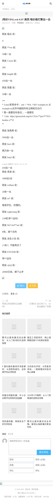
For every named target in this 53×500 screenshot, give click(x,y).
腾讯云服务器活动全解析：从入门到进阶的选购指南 (14, 340)
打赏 (33, 286)
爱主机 (26, 3)
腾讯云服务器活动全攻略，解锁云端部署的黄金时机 (39, 424)
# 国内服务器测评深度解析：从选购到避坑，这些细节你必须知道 (14, 369)
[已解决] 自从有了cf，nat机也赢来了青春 (40, 305)
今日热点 (5, 9)
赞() (22, 286)
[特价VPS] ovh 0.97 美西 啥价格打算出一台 (26, 19)
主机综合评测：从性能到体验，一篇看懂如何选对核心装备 (39, 369)
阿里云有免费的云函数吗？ (12, 305)
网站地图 (35, 489)
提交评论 (43, 452)
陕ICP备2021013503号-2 (26, 493)
